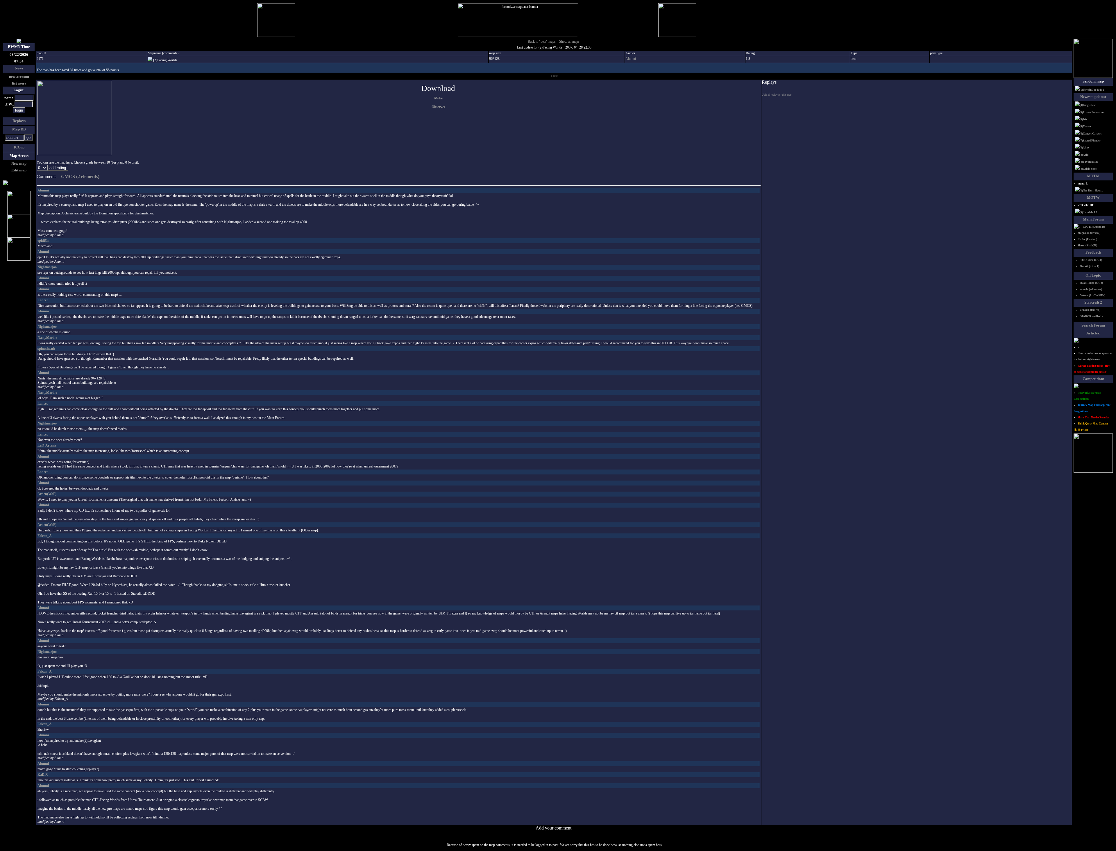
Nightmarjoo (47, 267)
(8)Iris (1083, 119)
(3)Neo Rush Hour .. (1091, 190)
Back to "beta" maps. (542, 42)
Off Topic (1093, 275)
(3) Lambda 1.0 (1088, 212)
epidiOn (43, 241)
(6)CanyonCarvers (1091, 133)
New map (18, 163)
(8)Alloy (1085, 147)
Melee (438, 98)
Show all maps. (569, 42)
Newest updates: (1093, 96)
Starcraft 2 (1093, 302)
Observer (438, 107)
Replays (19, 121)
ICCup (19, 147)
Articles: (1093, 333)
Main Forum (1093, 219)
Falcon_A (44, 536)
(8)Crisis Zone (1088, 168)
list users (19, 83)
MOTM (1093, 176)
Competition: (1093, 379)
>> (556, 76)
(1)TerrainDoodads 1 (1092, 89)
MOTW (1093, 197)
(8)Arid (1084, 154)
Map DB (19, 129)
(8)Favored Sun (1089, 161)
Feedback (1093, 252)
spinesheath (46, 349)
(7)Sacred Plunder (1090, 140)
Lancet (42, 300)
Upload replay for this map (777, 94)
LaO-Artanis (47, 445)
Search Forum (1093, 325)
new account (19, 76)
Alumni (630, 59)
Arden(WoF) (46, 494)
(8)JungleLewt (1088, 105)
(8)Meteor (1085, 126)
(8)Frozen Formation (1092, 112)
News (19, 68)
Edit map (18, 170)
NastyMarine (47, 338)
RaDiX (42, 775)
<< (552, 76)
